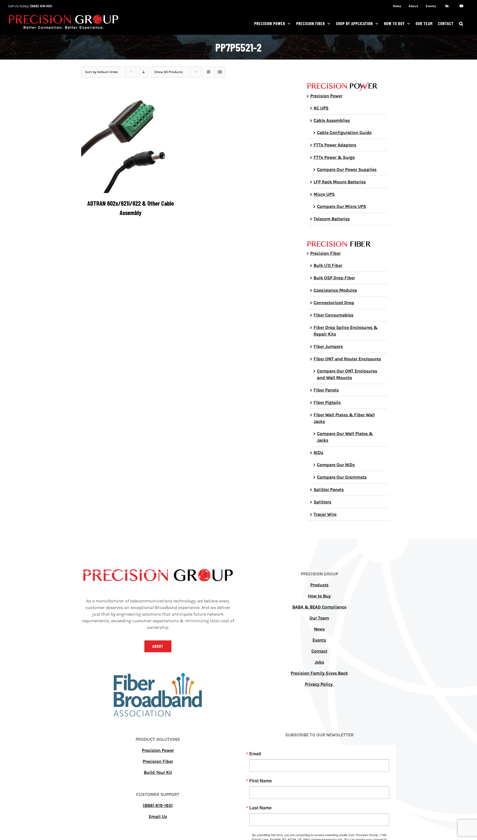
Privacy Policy (319, 684)
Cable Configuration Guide (344, 132)
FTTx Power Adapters (335, 144)
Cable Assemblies (332, 120)
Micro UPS (324, 194)
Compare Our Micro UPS (341, 206)
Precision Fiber (325, 253)
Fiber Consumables (333, 315)
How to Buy (319, 596)
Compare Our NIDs (336, 464)
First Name (260, 781)
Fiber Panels (326, 390)
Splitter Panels (329, 489)
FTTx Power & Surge (334, 157)
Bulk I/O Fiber (328, 265)
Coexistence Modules (335, 290)
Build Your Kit (158, 772)
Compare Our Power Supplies (347, 169)
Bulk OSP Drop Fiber (334, 277)
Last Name (260, 808)
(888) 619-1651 (41, 6)
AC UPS (321, 108)
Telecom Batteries (332, 218)
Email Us (158, 816)
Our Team (319, 618)
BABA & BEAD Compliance (319, 607)
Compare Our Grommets (342, 477)
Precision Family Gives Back (319, 673)
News (319, 629)
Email (255, 754)
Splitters (322, 501)
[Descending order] (143, 72)
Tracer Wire (325, 514)
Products (319, 584)
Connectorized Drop (334, 302)
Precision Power (326, 95)
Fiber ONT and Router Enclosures (347, 358)
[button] (461, 23)
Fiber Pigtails (327, 402)
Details (130, 145)
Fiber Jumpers (328, 346)
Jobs (319, 662)
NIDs (318, 452)
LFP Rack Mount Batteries (340, 181)
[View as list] (219, 72)
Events (319, 640)
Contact (319, 651)
